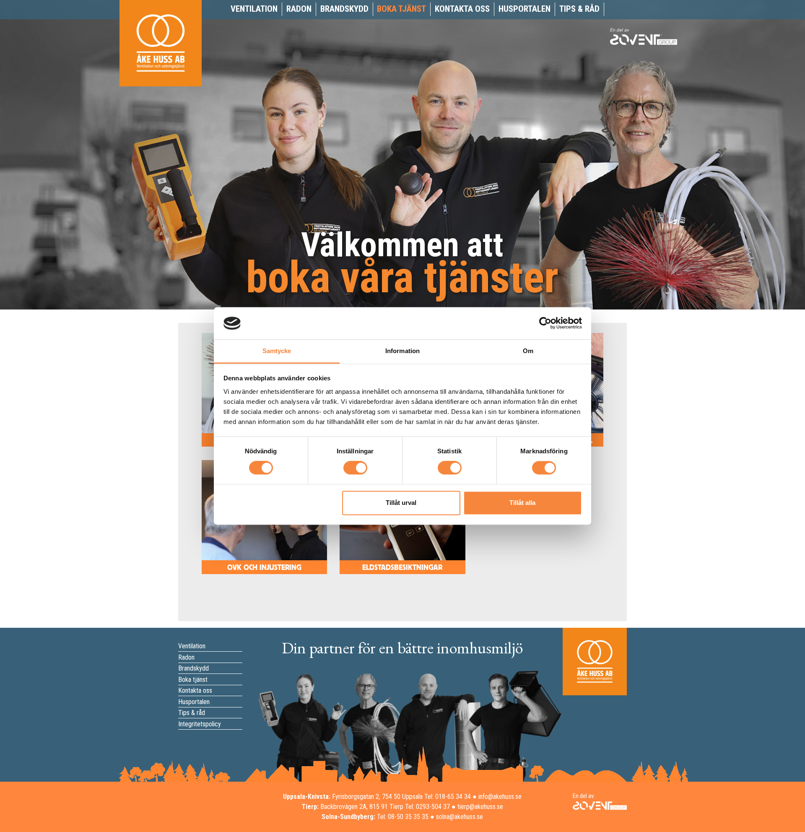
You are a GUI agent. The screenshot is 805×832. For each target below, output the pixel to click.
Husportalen (525, 9)
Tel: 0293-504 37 (427, 807)
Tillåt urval (401, 502)
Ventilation (254, 9)
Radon (299, 9)
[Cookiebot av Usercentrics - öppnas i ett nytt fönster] (545, 323)
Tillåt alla (522, 502)
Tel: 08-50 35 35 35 (402, 817)
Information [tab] (402, 350)
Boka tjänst (401, 9)
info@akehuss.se (500, 797)
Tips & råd (579, 9)
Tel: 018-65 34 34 (447, 797)
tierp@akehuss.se (480, 807)
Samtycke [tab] (276, 350)
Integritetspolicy (199, 724)
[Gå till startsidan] (160, 52)
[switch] (355, 468)
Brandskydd (344, 9)
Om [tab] (528, 350)
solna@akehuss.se (459, 817)
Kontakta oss (462, 9)
